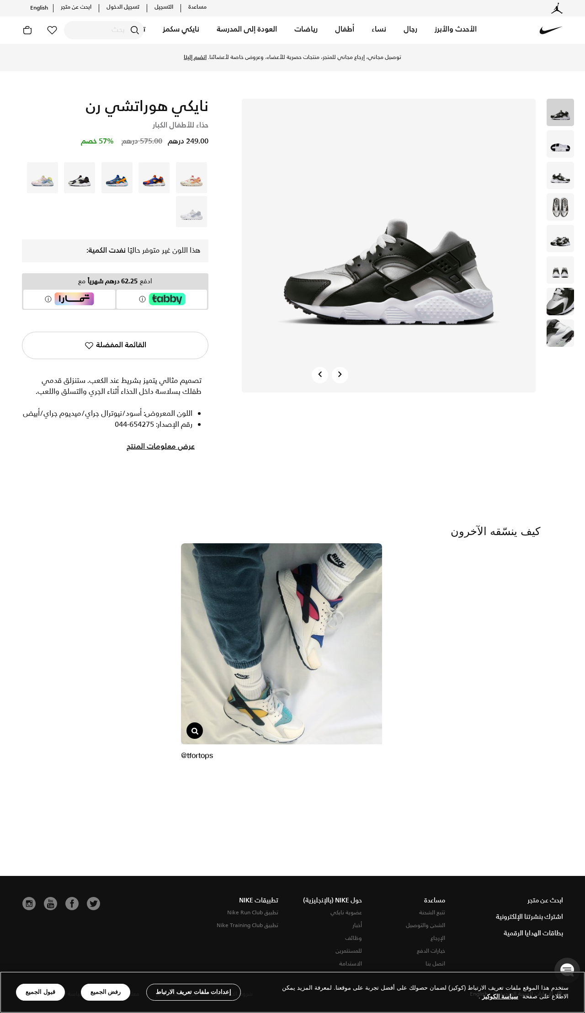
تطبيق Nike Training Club (247, 925)
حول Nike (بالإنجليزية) (332, 900)
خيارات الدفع (431, 951)
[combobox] (104, 30)
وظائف (353, 938)
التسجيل (163, 7)
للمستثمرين (348, 951)
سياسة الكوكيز (500, 996)
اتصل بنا (435, 964)
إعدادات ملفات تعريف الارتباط (193, 991)
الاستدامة (350, 964)
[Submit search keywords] (135, 30)
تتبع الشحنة (432, 912)
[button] (456, 30)
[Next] (340, 375)
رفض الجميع (105, 991)
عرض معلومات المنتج (161, 446)
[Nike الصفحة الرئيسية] (551, 30)
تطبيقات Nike (258, 900)
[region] (292, 992)
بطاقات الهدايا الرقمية (533, 933)
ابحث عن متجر (76, 7)
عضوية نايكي (346, 912)
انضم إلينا (195, 57)
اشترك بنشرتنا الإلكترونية (529, 917)
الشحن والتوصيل (425, 925)
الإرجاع (438, 938)
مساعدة (197, 7)
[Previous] (320, 375)
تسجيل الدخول (122, 7)
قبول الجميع (40, 991)
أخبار (357, 925)
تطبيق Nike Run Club (252, 912)
